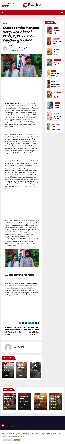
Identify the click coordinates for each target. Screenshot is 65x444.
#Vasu (22, 51)
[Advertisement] (22, 91)
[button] (31, 13)
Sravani (13, 46)
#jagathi (11, 51)
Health (56, 28)
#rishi (17, 51)
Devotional (56, 39)
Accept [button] (17, 440)
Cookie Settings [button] (8, 440)
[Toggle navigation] (62, 13)
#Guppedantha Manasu (28, 48)
